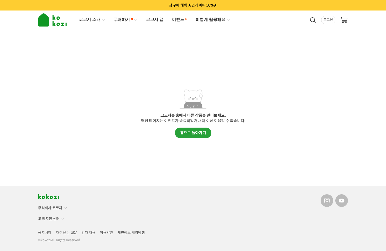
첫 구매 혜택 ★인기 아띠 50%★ (193, 5)
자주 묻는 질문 (66, 232)
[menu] (53, 20)
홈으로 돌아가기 (193, 132)
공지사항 (44, 232)
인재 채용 (88, 232)
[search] (313, 20)
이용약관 (106, 232)
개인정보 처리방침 (131, 232)
